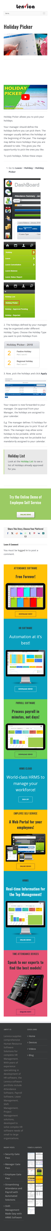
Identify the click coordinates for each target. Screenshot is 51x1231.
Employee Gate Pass (13, 1176)
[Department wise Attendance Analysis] (39, 1156)
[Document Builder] (39, 1179)
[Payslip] (31, 1211)
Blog (31, 1055)
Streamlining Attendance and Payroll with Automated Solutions (13, 1192)
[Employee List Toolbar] (39, 1164)
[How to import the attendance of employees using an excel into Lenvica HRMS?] (31, 1156)
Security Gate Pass (12, 1156)
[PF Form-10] (39, 1187)
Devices (33, 1042)
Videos (32, 1048)
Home (32, 1036)
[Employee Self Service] (31, 1179)
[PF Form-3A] (31, 1203)
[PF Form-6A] (31, 1195)
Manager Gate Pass (12, 1166)
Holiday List (27, 461)
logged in (23, 550)
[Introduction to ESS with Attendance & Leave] (39, 1172)
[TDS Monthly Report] (39, 1195)
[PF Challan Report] (39, 1203)
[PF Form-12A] (31, 1187)
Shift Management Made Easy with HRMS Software (13, 1212)
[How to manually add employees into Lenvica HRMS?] (31, 1164)
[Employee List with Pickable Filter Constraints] (31, 1172)
